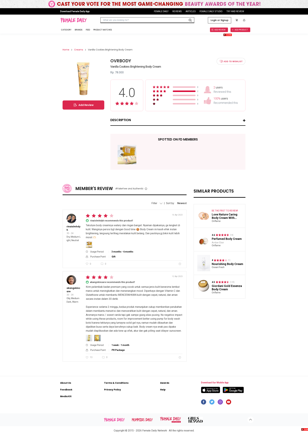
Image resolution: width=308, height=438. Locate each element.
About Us (65, 382)
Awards (164, 382)
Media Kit (66, 396)
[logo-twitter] (211, 403)
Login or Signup (219, 20)
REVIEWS (177, 11)
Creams (78, 49)
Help (163, 389)
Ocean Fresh (218, 267)
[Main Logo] (73, 20)
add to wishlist (233, 61)
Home (66, 49)
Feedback (66, 389)
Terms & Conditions (116, 382)
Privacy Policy (112, 389)
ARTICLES (191, 11)
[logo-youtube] (228, 403)
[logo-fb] (203, 403)
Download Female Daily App (75, 11)
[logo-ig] (220, 403)
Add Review (86, 105)
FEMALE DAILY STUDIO (211, 11)
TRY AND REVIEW (235, 11)
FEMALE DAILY (161, 11)
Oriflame (216, 221)
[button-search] (190, 20)
